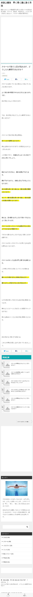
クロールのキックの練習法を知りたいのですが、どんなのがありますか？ (24, 421)
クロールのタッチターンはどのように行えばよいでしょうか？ (20, 381)
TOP (14, 580)
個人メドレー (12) (8, 554)
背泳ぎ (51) (6, 562)
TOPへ (24, 595)
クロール (5, 75)
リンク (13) (6, 549)
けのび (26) (6, 537)
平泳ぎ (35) (6, 558)
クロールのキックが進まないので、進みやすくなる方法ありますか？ (20, 390)
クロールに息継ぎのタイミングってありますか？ (20, 407)
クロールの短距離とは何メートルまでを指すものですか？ (20, 373)
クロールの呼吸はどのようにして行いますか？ (20, 364)
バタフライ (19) (7, 545)
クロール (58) (7, 541)
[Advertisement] (16, 40)
